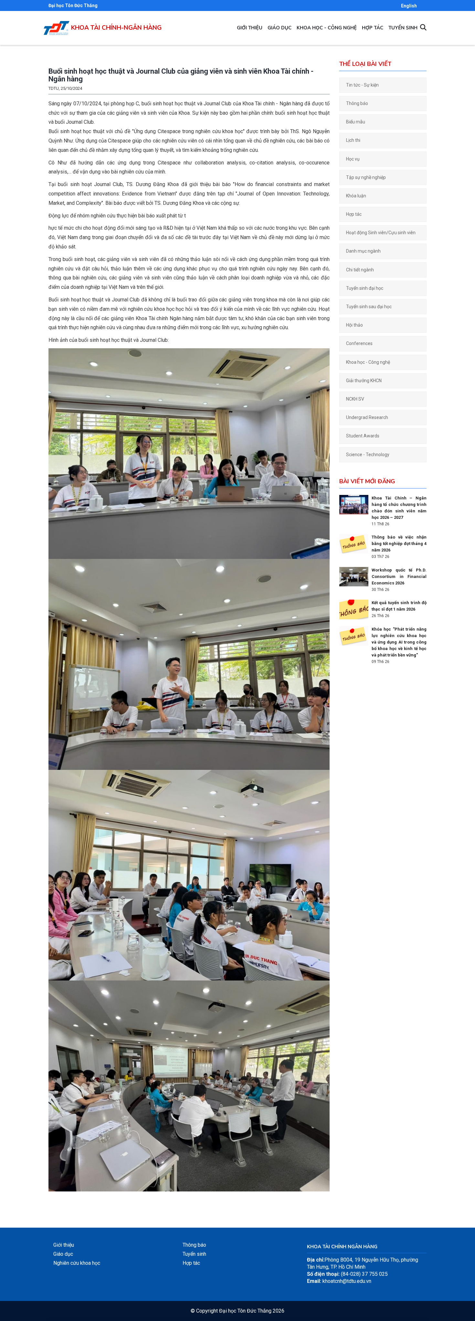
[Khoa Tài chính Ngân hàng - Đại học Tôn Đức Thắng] (56, 24)
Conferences (359, 343)
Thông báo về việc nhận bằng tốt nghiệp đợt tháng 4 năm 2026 (399, 543)
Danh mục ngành (363, 251)
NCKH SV (355, 399)
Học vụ (353, 159)
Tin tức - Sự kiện (362, 85)
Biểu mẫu (355, 121)
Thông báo (357, 103)
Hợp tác (372, 28)
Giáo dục (279, 28)
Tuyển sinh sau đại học (369, 306)
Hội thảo (354, 325)
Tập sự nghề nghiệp (366, 177)
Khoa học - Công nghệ (327, 28)
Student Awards (362, 435)
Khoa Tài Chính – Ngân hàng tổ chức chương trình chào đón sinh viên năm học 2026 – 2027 (399, 508)
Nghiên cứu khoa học (76, 1263)
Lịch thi (353, 140)
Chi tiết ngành (360, 269)
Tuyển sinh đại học (364, 288)
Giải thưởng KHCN (364, 380)
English (409, 5)
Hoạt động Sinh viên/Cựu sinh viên (381, 232)
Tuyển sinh (402, 28)
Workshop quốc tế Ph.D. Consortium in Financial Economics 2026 (399, 576)
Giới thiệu (249, 28)
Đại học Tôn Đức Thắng (73, 5)
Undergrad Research (367, 417)
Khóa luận (356, 195)
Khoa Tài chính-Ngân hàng (116, 28)
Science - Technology (367, 454)
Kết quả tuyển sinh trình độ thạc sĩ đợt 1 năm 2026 (399, 606)
